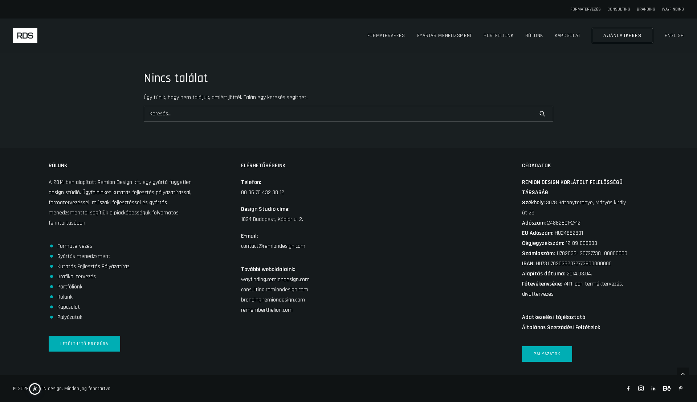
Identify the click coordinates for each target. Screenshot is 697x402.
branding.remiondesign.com (273, 300)
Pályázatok (69, 317)
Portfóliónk (499, 35)
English (674, 35)
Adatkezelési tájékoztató (553, 317)
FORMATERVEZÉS (585, 9)
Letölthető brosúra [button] (84, 343)
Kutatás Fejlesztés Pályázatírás (93, 266)
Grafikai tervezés (76, 276)
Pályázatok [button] (547, 354)
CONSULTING (618, 9)
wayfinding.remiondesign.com (275, 279)
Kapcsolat (567, 35)
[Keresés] (348, 114)
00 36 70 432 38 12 (262, 192)
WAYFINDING (673, 9)
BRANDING (646, 9)
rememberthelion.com (267, 310)
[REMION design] (25, 35)
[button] (542, 113)
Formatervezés (386, 35)
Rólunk (534, 35)
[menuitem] (586, 9)
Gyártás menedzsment (444, 35)
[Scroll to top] (683, 373)
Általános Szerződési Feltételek (561, 327)
